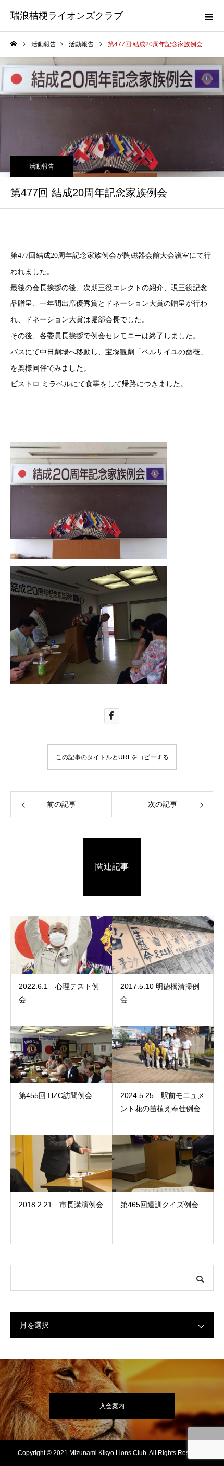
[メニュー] (208, 15)
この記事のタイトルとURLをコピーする (112, 757)
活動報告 (41, 166)
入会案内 (112, 1406)
